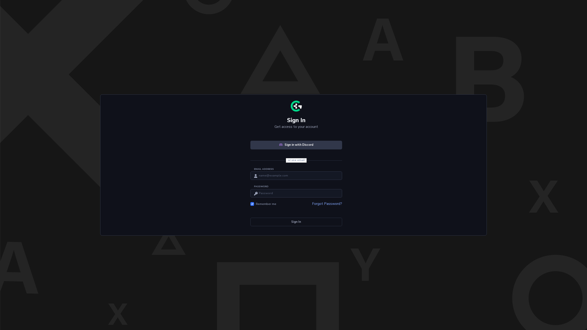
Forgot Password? (327, 203)
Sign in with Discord (299, 145)
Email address (264, 169)
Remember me (266, 204)
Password (261, 186)
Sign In (296, 222)
